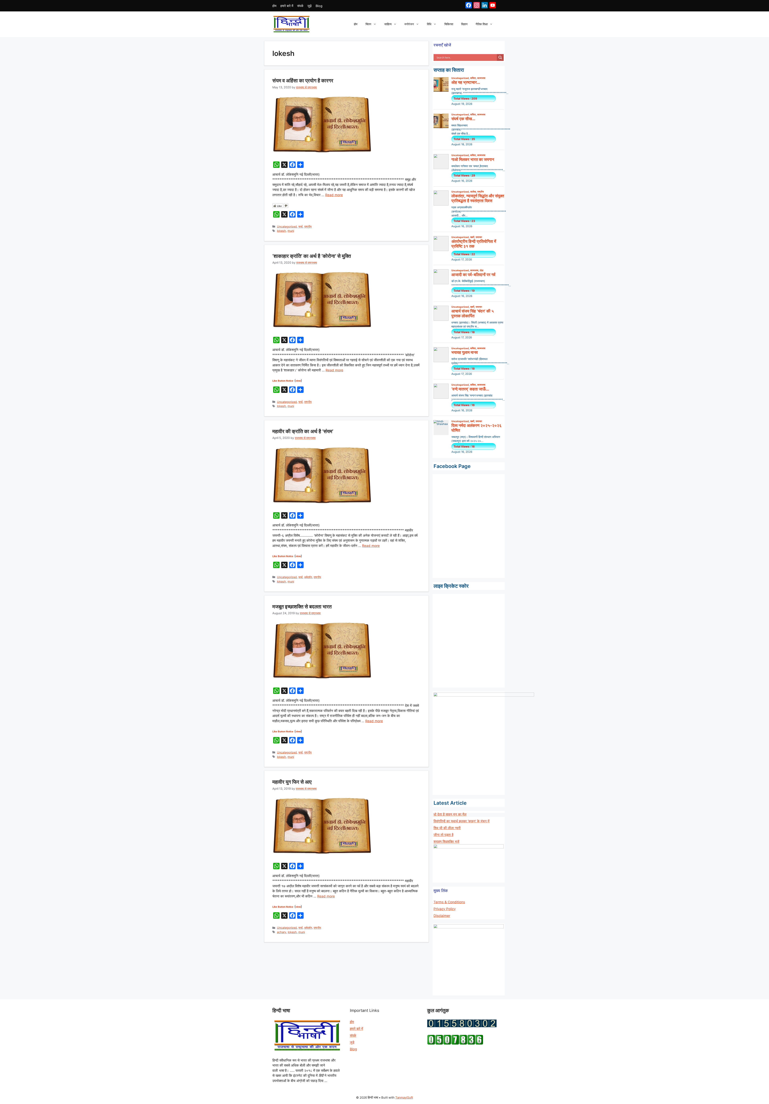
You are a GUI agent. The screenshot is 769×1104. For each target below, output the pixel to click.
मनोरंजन (409, 24)
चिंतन (368, 24)
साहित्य (388, 24)
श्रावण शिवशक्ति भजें (446, 842)
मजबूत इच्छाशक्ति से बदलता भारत (302, 607)
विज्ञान (464, 24)
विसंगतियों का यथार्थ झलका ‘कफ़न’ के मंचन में (461, 821)
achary (281, 932)
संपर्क (300, 6)
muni (291, 230)
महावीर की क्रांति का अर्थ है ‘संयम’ (302, 431)
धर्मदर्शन (308, 577)
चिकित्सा (448, 24)
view (298, 380)
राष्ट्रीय (308, 226)
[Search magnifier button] (500, 57)
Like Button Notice (282, 380)
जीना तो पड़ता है (443, 835)
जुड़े (309, 6)
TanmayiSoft (404, 1097)
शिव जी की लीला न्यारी (447, 828)
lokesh (281, 230)
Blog (319, 6)
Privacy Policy (445, 909)
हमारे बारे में (286, 6)
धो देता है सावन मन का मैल (450, 814)
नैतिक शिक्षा (482, 24)
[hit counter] (462, 1026)
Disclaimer (442, 916)
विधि (429, 24)
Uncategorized (287, 226)
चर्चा (300, 226)
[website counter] (455, 1043)
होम (274, 6)
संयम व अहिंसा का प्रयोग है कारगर (302, 81)
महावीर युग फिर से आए (292, 782)
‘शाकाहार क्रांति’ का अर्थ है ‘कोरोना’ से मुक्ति (311, 256)
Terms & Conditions (449, 902)
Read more (334, 195)
